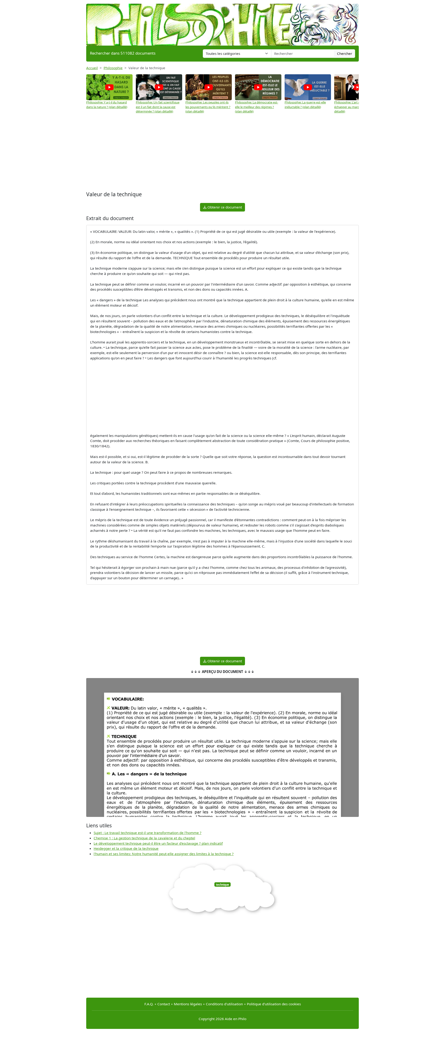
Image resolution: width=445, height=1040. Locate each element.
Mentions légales (188, 1004)
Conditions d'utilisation (224, 1004)
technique (222, 884)
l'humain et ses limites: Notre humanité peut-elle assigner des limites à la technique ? (164, 853)
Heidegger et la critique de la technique (126, 848)
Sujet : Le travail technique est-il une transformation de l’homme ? (147, 832)
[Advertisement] (222, 153)
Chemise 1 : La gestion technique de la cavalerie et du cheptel (144, 838)
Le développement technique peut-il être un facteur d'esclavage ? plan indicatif (158, 843)
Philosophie (113, 67)
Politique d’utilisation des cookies (274, 1004)
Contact (163, 1004)
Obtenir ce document (224, 207)
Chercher (344, 53)
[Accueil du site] (222, 22)
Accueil (92, 67)
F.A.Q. (148, 1004)
